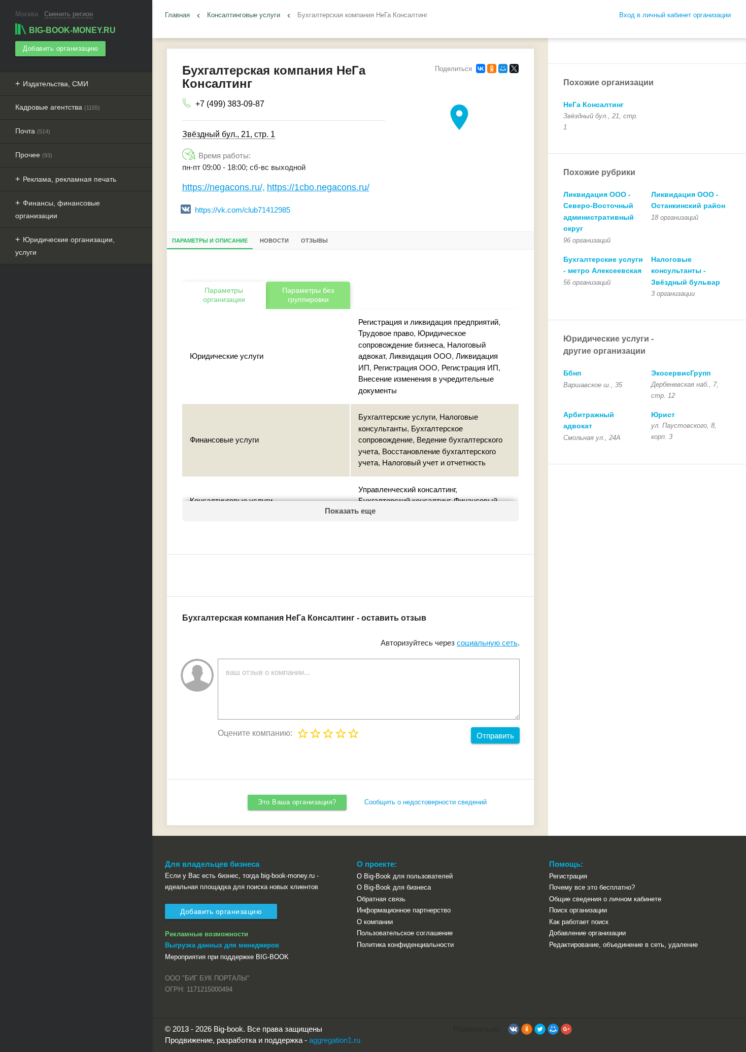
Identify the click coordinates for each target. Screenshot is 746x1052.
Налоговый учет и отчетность (434, 462)
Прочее (33, 155)
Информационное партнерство (404, 910)
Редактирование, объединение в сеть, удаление (623, 944)
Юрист (663, 415)
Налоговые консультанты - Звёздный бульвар (685, 270)
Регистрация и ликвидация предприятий (428, 322)
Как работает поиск (578, 922)
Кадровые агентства (57, 107)
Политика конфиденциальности (405, 944)
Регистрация (568, 876)
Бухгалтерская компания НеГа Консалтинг (362, 15)
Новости (274, 240)
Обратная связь (381, 899)
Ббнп (572, 373)
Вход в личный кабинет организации (675, 15)
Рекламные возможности (206, 934)
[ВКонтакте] (480, 68)
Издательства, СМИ (55, 84)
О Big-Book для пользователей (405, 876)
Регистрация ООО (405, 367)
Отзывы (314, 240)
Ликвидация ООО (420, 356)
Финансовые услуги (224, 439)
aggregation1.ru (334, 1040)
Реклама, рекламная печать (69, 179)
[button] (513, 1029)
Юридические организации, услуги (65, 245)
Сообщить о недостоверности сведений (425, 802)
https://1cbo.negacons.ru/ (318, 187)
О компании (375, 922)
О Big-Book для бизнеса (394, 887)
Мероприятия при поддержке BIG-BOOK (227, 957)
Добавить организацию (60, 48)
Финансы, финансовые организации (57, 209)
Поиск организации (578, 910)
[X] (514, 68)
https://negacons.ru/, (223, 187)
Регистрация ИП (470, 367)
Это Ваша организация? (297, 802)
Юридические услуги (226, 356)
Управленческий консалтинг (406, 489)
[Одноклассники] (491, 68)
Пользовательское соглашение (405, 933)
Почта (32, 131)
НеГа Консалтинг (593, 104)
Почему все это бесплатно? (592, 887)
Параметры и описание (210, 240)
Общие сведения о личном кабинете (605, 899)
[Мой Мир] (502, 68)
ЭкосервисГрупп (680, 373)
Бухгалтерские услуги (396, 417)
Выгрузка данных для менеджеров (222, 945)
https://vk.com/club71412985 (242, 210)
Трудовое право (386, 333)
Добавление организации (587, 933)
